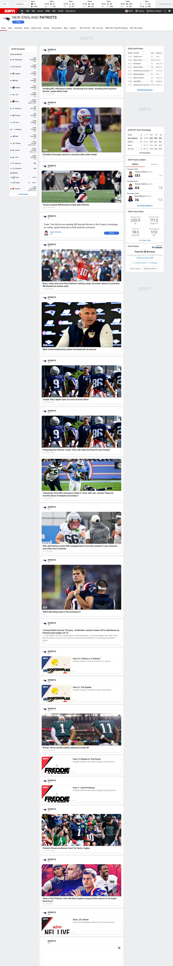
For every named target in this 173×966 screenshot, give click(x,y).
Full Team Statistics (144, 206)
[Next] (157, 4)
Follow (18, 22)
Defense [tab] (154, 164)
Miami (130, 145)
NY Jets (130, 149)
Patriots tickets (140, 263)
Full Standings (144, 153)
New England (132, 138)
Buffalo (130, 142)
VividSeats (159, 246)
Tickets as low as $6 (144, 258)
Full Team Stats (145, 240)
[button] (165, 11)
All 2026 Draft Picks (144, 90)
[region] (144, 142)
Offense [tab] (135, 164)
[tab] (135, 164)
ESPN (10, 11)
